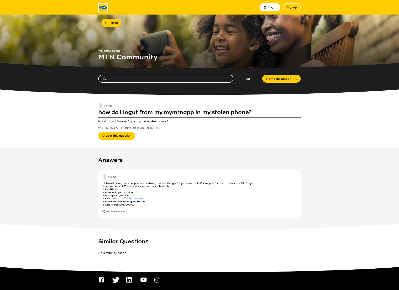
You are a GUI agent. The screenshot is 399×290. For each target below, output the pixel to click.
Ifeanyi (112, 176)
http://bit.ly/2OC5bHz (130, 198)
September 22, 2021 (115, 211)
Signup (292, 7)
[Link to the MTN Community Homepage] (103, 7)
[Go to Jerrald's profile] (100, 106)
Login (272, 7)
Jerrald (108, 105)
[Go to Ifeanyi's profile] (104, 177)
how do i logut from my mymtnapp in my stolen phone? (175, 112)
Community (112, 128)
